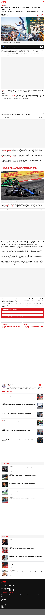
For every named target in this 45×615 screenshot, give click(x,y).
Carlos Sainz (5, 157)
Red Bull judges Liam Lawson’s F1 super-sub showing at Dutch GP (22, 541)
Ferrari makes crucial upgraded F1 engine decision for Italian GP (21, 468)
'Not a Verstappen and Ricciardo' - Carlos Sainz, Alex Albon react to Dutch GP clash (18, 404)
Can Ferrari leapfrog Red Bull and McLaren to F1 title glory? (11, 327)
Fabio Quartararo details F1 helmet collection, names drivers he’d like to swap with (25, 571)
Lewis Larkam (3, 14)
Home (2, 5)
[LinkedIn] (13, 586)
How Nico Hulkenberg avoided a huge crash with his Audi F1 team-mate (16, 396)
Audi (12, 321)
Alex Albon (10, 154)
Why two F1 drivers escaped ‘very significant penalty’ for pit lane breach (16, 413)
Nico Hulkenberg (25, 55)
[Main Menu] (43, 2)
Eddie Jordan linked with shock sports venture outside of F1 (33, 327)
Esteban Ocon (11, 207)
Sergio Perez (13, 157)
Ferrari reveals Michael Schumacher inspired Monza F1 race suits (21, 548)
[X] (6, 586)
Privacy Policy (22, 316)
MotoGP (10, 570)
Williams (15, 321)
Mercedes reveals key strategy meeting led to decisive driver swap (22, 498)
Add (41, 46)
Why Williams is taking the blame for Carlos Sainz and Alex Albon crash (20, 168)
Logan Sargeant (7, 150)
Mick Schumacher (11, 95)
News (4, 394)
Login (2, 606)
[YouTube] (9, 586)
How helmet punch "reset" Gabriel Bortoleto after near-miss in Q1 (15, 422)
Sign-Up (2, 607)
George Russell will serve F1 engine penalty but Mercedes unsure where (23, 483)
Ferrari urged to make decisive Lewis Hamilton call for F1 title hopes (22, 564)
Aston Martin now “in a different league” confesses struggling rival (19, 167)
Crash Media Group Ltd (7, 592)
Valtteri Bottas (4, 90)
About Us (2, 600)
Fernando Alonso (10, 205)
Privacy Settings (3, 605)
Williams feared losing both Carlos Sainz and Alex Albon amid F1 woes (16, 430)
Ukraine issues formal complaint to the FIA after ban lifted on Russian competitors (25, 556)
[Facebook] (2, 586)
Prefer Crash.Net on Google (10, 46)
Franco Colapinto (7, 321)
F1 (5, 5)
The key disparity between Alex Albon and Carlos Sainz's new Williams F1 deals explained (17, 440)
